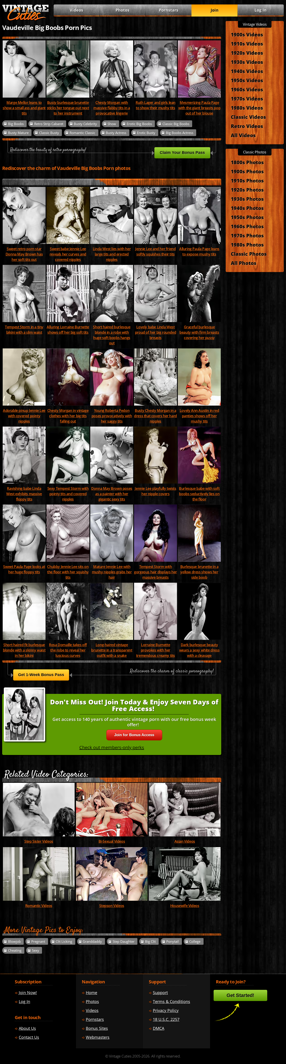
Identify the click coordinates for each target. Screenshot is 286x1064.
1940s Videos (247, 71)
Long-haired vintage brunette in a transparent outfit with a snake (111, 650)
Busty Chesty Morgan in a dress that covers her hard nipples (155, 416)
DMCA (158, 1028)
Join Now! (28, 992)
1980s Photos (247, 244)
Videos (76, 10)
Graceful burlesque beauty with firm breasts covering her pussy (199, 332)
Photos (122, 10)
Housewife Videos (184, 905)
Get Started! (240, 995)
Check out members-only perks (111, 747)
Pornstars (168, 10)
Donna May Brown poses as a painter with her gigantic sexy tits (111, 494)
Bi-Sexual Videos (112, 841)
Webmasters (97, 1037)
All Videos (243, 135)
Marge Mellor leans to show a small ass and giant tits (24, 108)
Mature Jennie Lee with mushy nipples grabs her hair (112, 572)
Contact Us (29, 1037)
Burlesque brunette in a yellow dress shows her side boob (199, 572)
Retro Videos (247, 126)
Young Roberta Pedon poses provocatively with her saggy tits (112, 416)
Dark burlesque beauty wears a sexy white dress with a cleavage (199, 650)
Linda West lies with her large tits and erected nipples (112, 254)
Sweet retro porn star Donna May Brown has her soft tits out (24, 254)
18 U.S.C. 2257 (166, 1019)
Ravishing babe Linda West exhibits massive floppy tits (24, 494)
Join (215, 10)
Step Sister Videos (38, 841)
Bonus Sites (97, 1028)
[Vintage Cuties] (25, 19)
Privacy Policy (166, 1010)
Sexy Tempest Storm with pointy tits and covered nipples (68, 494)
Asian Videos (185, 841)
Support (160, 992)
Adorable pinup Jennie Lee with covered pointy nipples (24, 416)
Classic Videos (248, 116)
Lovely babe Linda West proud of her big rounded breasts (155, 332)
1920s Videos (247, 52)
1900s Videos (247, 34)
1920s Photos (247, 189)
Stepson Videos (111, 905)
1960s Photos (247, 226)
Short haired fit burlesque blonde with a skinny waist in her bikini (24, 650)
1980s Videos (247, 107)
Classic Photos (249, 253)
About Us (27, 1028)
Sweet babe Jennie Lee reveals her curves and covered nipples (68, 254)
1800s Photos (247, 162)
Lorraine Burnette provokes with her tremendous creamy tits (155, 650)
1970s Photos (247, 235)
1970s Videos (247, 98)
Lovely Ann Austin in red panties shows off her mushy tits (199, 416)
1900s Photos (247, 171)
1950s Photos (247, 217)
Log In (260, 10)
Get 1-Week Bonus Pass (41, 674)
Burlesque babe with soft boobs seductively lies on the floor (199, 494)
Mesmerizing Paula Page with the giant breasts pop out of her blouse (199, 108)
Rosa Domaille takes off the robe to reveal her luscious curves (68, 650)
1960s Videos (247, 89)
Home (91, 992)
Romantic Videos (38, 905)
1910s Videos (247, 43)
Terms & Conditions (171, 1001)
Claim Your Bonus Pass (182, 152)
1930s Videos (247, 62)
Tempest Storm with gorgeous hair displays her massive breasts (155, 572)
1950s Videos (247, 80)
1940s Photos (247, 208)
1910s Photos (247, 180)
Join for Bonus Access (134, 735)
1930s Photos (247, 198)
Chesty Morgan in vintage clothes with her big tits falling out (67, 416)
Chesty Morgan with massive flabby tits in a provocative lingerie (111, 108)
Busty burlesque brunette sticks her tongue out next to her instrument (68, 108)
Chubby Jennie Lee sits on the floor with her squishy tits (68, 572)
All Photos (243, 263)
